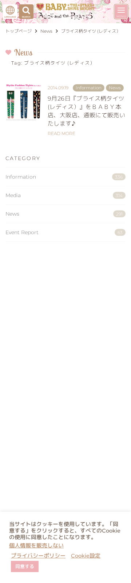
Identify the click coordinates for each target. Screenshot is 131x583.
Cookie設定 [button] (85, 556)
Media (64, 195)
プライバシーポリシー (38, 556)
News (64, 214)
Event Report (64, 232)
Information (64, 177)
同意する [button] (24, 566)
